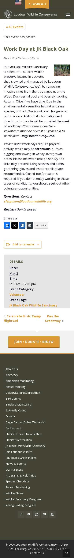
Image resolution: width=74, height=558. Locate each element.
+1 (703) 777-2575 (53, 549)
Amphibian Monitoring (20, 381)
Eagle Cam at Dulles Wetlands (25, 422)
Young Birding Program (21, 505)
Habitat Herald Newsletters (24, 434)
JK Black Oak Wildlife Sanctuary (33, 305)
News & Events (16, 463)
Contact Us (37, 553)
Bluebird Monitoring (18, 404)
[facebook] (21, 514)
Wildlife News (14, 493)
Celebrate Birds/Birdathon (23, 392)
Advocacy (12, 375)
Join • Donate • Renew (34, 342)
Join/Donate (39, 4)
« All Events (14, 27)
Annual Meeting (16, 387)
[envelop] (44, 514)
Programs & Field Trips (21, 475)
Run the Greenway (53, 318)
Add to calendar (23, 244)
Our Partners (14, 469)
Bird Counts (13, 398)
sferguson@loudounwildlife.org (27, 201)
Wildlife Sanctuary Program (23, 499)
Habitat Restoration (19, 440)
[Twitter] (14, 225)
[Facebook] (7, 225)
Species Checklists (17, 481)
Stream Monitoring (18, 487)
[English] (18, 2)
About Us (12, 369)
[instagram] (36, 514)
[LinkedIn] (22, 225)
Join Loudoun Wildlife (19, 452)
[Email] (30, 225)
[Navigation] (68, 15)
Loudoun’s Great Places (21, 458)
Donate (10, 416)
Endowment (13, 428)
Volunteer (17, 295)
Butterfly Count (16, 410)
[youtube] (28, 514)
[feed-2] (52, 514)
